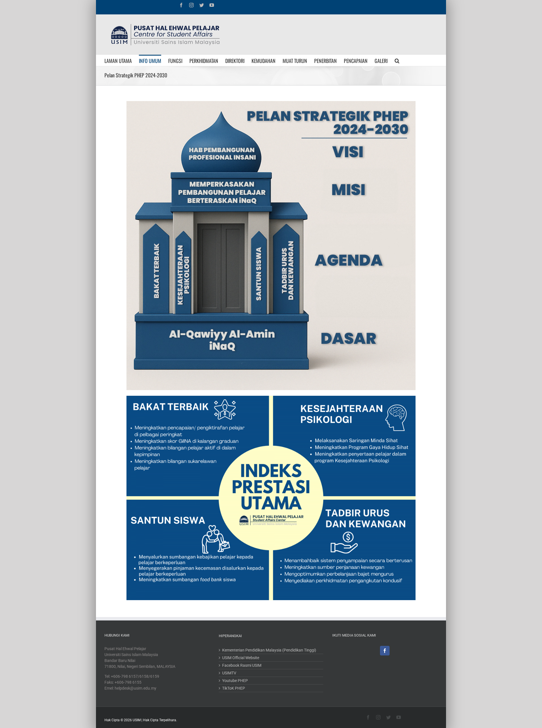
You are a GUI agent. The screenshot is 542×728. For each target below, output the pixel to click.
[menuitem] (121, 60)
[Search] (397, 60)
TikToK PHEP (233, 688)
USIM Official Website (240, 657)
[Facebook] (385, 650)
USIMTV (229, 673)
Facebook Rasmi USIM (241, 665)
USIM (137, 720)
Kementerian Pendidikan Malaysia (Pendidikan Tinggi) (269, 650)
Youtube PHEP (235, 680)
